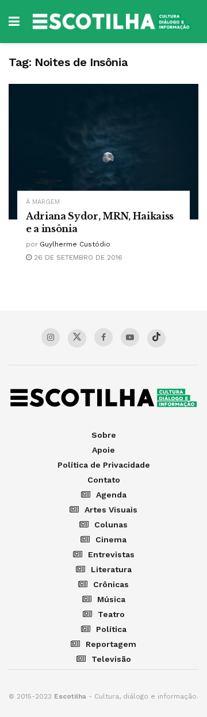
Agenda (111, 494)
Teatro (111, 614)
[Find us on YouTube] (130, 337)
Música (111, 599)
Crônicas (111, 584)
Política (111, 629)
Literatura (111, 569)
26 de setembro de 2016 (77, 257)
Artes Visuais (111, 509)
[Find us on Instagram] (50, 337)
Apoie (103, 449)
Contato (103, 479)
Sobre (103, 435)
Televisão (111, 659)
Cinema (110, 539)
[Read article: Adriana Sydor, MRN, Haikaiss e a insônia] (103, 151)
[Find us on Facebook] (103, 337)
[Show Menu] (14, 21)
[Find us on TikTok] (156, 338)
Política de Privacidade (103, 464)
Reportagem (111, 644)
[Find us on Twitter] (77, 338)
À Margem (43, 202)
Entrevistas (111, 554)
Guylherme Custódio (75, 244)
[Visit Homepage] (112, 21)
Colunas (111, 524)
